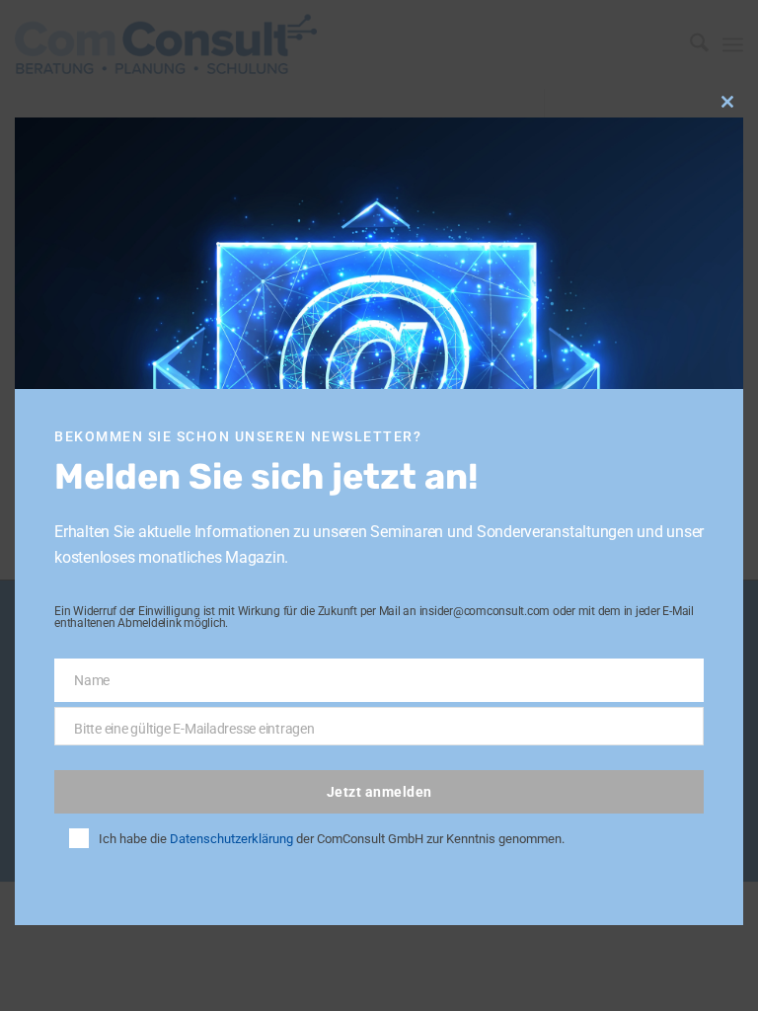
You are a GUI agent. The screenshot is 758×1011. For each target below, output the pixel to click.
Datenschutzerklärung (231, 838)
